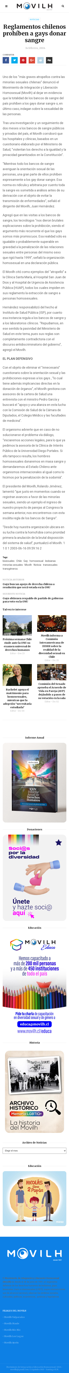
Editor (13, 653)
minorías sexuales (13, 564)
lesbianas (50, 561)
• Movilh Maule (11, 1323)
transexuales (50, 564)
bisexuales (9, 561)
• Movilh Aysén (11, 1342)
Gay (26, 561)
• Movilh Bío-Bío (11, 1330)
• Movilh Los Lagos (13, 1336)
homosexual (36, 561)
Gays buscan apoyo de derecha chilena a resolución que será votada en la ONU (28, 586)
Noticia (37, 564)
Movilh (28, 564)
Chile (19, 561)
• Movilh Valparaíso (14, 1317)
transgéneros (10, 568)
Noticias (34, 19)
